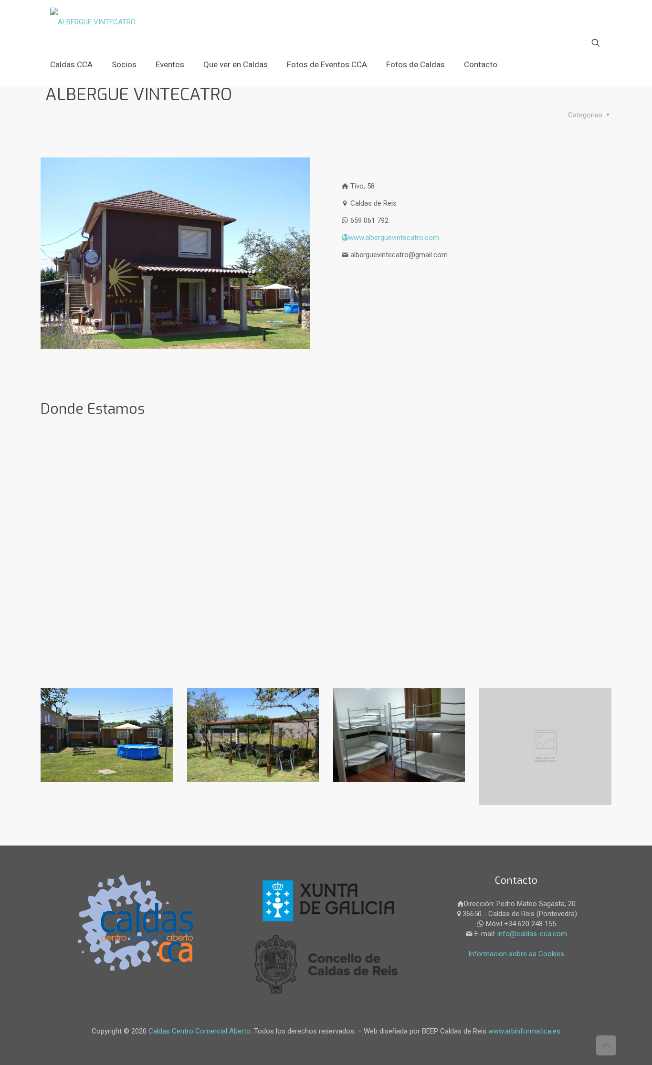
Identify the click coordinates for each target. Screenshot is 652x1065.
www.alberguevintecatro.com (393, 237)
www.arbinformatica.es (523, 1031)
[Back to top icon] (606, 1045)
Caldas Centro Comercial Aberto (199, 1031)
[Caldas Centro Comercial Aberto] (93, 21)
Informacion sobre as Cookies (516, 954)
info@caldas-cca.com (532, 933)
